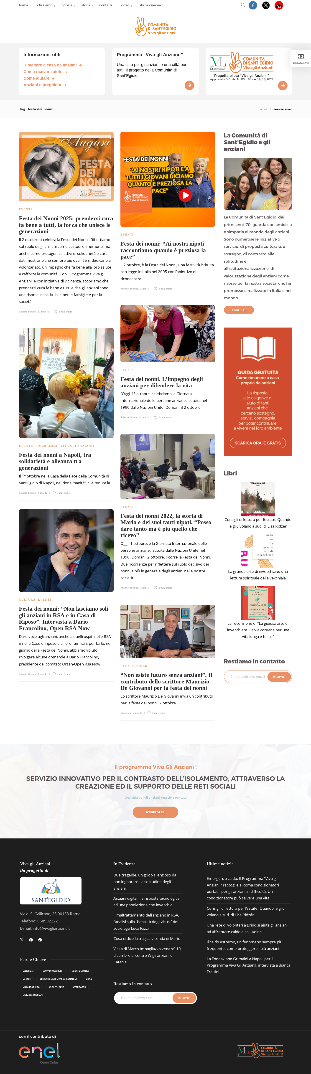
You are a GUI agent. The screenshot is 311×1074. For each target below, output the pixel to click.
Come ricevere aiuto (43, 71)
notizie (66, 5)
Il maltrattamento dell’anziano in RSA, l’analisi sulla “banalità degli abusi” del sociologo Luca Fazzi (146, 921)
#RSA (89, 979)
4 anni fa (42, 492)
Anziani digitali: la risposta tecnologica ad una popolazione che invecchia (146, 901)
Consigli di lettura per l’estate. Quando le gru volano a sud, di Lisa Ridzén (257, 523)
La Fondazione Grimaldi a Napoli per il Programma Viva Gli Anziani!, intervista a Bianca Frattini (248, 965)
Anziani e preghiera (42, 85)
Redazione (125, 712)
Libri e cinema (149, 5)
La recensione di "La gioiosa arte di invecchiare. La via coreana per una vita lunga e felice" (258, 630)
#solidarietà (31, 987)
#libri (27, 979)
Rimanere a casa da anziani (50, 65)
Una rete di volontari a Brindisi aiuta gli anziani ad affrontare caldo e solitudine (247, 928)
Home (263, 109)
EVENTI (25, 209)
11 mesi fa (43, 311)
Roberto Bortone (27, 311)
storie (85, 5)
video (125, 5)
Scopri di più (155, 812)
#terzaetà (79, 987)
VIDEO (142, 666)
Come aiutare (36, 78)
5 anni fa (137, 712)
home (23, 5)
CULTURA (27, 599)
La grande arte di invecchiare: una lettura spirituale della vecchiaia (258, 575)
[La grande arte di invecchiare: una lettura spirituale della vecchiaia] (258, 551)
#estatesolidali (53, 971)
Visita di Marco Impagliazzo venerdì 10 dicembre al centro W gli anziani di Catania (147, 955)
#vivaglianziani (33, 995)
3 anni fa (144, 417)
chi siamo (45, 5)
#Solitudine (56, 987)
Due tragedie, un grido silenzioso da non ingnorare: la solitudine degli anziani (144, 881)
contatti (105, 5)
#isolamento (80, 971)
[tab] (220, 863)
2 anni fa (144, 288)
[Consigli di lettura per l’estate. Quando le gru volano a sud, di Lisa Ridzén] (258, 499)
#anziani (28, 971)
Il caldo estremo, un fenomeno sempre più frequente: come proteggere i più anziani (244, 945)
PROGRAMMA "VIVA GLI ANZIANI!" (65, 445)
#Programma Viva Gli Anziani (58, 979)
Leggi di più (239, 310)
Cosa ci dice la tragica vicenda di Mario (146, 938)
